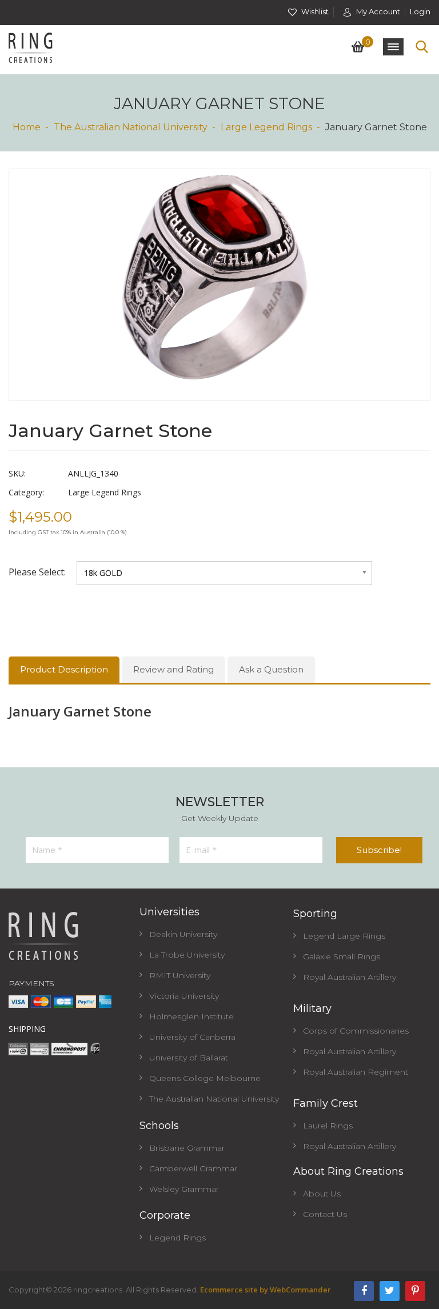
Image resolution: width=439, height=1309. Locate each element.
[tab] (64, 669)
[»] (32, 127)
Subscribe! (379, 849)
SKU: (17, 473)
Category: (26, 492)
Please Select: (38, 572)
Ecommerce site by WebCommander (265, 1289)
